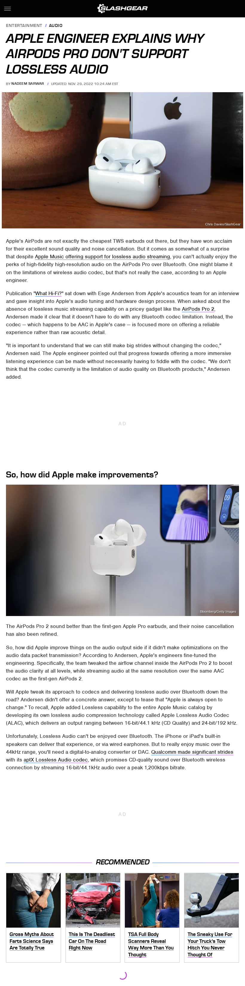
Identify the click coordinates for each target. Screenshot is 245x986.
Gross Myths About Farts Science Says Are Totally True (32, 941)
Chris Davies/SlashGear (223, 224)
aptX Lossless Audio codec (56, 759)
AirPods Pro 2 (198, 309)
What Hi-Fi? (48, 293)
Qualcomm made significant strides (192, 752)
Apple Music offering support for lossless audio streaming (102, 256)
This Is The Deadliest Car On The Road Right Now (92, 941)
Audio (56, 26)
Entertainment (24, 26)
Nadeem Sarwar (27, 84)
